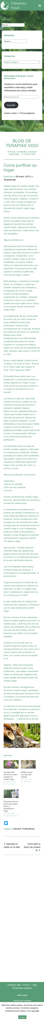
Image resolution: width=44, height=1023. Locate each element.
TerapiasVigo (10, 179)
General (17, 828)
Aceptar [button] (22, 1017)
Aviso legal (22, 995)
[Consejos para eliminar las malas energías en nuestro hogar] (11, 764)
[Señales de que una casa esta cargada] (28, 764)
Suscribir (11, 105)
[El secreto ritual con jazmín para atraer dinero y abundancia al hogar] (11, 793)
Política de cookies (22, 1000)
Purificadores (28, 828)
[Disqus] (22, 887)
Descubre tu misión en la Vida (12, 845)
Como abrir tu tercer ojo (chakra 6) (32, 847)
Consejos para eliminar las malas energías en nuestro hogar (10, 775)
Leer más (35, 1010)
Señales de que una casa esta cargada (27, 774)
